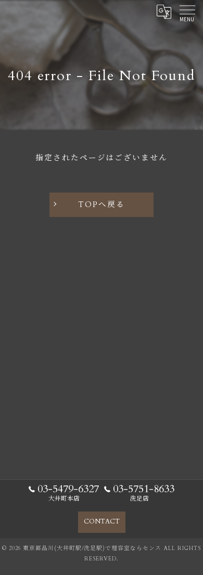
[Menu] (187, 11)
